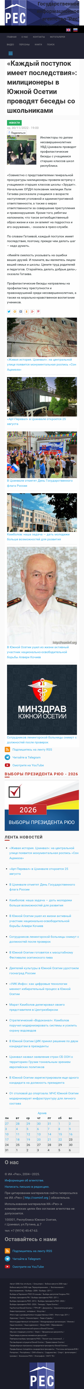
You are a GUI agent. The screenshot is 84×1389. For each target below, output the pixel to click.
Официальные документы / (53, 1332)
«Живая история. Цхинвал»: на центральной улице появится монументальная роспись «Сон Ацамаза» (41, 364)
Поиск (51, 44)
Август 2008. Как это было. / (21, 1284)
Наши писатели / (16, 1325)
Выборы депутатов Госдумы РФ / (56, 1294)
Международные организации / (53, 1322)
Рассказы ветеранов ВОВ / (67, 1349)
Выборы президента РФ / (20, 1298)
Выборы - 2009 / (31, 1291)
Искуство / (41, 1311)
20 (39, 1139)
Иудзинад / (14, 1318)
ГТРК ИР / (38, 1308)
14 (49, 1134)
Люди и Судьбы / (47, 1318)
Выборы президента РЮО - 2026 (41, 774)
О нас (24, 37)
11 (18, 1134)
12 (28, 1134)
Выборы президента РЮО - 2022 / (51, 1301)
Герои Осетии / (52, 1304)
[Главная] (42, 1376)
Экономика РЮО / (26, 1356)
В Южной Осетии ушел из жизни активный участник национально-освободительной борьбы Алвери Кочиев (38, 652)
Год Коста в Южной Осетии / (21, 1308)
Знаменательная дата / (63, 1308)
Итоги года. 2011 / (62, 1315)
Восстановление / (17, 1291)
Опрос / (38, 1332)
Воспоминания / (57, 1287)
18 (18, 1139)
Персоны (24, 44)
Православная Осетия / (55, 1342)
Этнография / (40, 1356)
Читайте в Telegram (27, 757)
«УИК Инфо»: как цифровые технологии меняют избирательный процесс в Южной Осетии (40, 989)
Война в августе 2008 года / (56, 1284)
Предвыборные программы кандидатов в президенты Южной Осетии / (39, 1346)
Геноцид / (42, 1304)
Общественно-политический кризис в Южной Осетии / (32, 1329)
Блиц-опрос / (39, 1284)
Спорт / (61, 1352)
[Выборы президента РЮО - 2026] (42, 805)
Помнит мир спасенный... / (53, 1339)
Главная (11, 37)
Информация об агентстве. (24, 1180)
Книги (38, 44)
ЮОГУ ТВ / (50, 1356)
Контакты (39, 37)
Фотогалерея (57, 37)
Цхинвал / (14, 1356)
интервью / (31, 1311)
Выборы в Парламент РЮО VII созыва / (26, 1294)
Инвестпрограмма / (18, 1311)
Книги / (23, 1318)
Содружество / (51, 1352)
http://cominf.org (36, 1197)
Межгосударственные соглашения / (25, 1322)
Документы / (48, 1308)
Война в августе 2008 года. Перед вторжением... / (30, 1287)
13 (39, 1134)
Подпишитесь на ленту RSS (32, 749)
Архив (42, 1113)
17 (7, 1139)
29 (28, 1124)
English (68, 30)
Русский (75, 30)
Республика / (25, 1352)
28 (18, 1124)
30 (39, 1124)
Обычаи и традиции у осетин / (22, 1332)
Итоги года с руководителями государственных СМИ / (32, 1315)
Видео (10, 44)
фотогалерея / (71, 1352)
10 (7, 1134)
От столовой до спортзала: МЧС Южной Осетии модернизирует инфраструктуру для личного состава (44, 1098)
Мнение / (71, 1322)
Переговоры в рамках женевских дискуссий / (28, 1335)
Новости (14, 122)
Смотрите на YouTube (28, 765)
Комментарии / (32, 1318)
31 (49, 1124)
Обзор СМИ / (45, 1325)
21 (49, 1139)
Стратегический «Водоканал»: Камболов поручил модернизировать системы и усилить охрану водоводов (43, 1025)
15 (60, 1134)
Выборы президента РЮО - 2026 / (23, 1304)
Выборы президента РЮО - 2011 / (45, 1298)
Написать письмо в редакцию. (27, 1186)
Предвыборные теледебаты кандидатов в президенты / (32, 1349)
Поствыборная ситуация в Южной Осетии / (27, 1342)
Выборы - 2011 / (45, 1291)
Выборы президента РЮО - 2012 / (23, 1301)
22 (60, 1139)
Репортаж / (14, 1352)
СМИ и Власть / (38, 1352)
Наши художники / (31, 1325)
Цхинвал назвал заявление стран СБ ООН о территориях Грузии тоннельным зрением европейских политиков (41, 1062)
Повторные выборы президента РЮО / (25, 1339)
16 (70, 1134)
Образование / (57, 1325)
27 (7, 1124)
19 (28, 1139)
